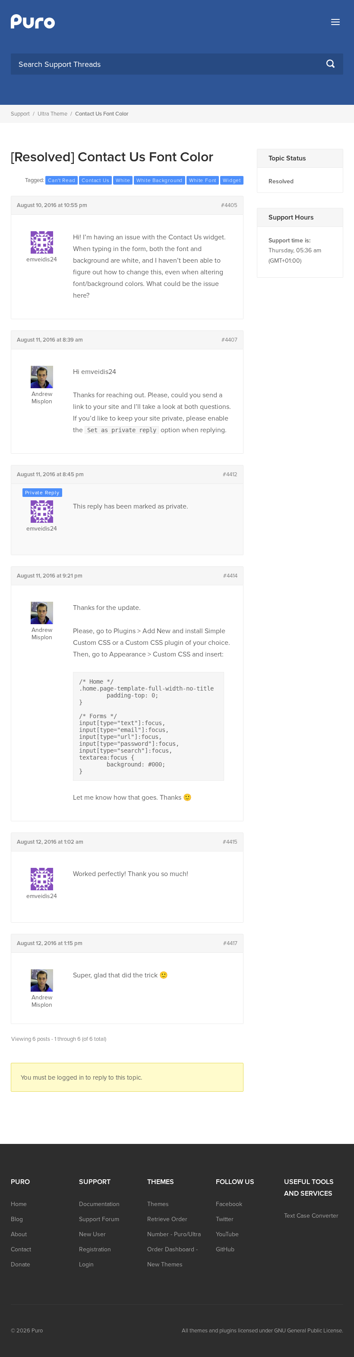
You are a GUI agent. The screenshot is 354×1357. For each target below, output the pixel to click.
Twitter (225, 1219)
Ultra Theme (52, 113)
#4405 (229, 205)
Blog (17, 1219)
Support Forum (99, 1219)
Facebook (229, 1204)
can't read (61, 180)
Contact (21, 1249)
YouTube (227, 1234)
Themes (158, 1204)
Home (19, 1204)
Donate (20, 1264)
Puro (37, 1330)
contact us (95, 180)
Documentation (99, 1204)
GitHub (225, 1249)
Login (86, 1264)
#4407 (229, 339)
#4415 (230, 842)
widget (232, 180)
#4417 (230, 943)
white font (202, 180)
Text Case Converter (311, 1215)
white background (159, 180)
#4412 (230, 474)
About (19, 1234)
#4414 (230, 575)
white (123, 180)
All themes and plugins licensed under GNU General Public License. (262, 1330)
